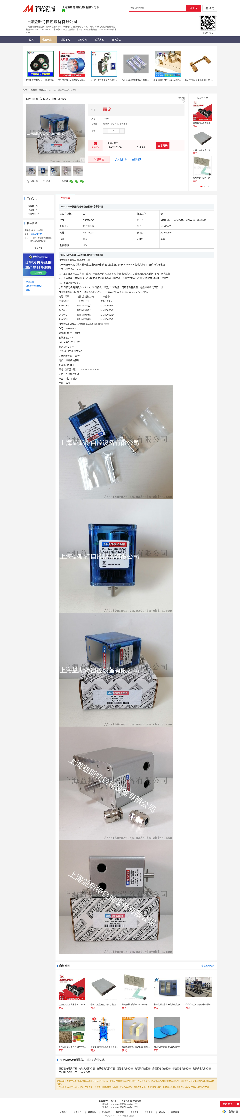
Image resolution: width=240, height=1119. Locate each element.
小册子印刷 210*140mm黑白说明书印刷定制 (173, 80)
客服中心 (92, 1112)
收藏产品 (34, 181)
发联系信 (99, 159)
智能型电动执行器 (181, 1068)
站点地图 (106, 1112)
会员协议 (134, 1112)
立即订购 (137, 159)
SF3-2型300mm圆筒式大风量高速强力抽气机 (77, 80)
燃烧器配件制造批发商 (131, 1101)
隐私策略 (120, 1112)
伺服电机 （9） (34, 214)
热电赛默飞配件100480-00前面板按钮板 (210, 178)
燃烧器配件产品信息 (108, 1101)
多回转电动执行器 (161, 1068)
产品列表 (33, 90)
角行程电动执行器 (68, 1071)
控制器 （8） (33, 205)
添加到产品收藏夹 (34, 286)
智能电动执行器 (125, 1068)
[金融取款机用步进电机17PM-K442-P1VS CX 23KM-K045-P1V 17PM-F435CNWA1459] (202, 111)
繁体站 (162, 1112)
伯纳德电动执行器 (106, 1068)
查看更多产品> (207, 965)
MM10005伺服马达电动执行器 (124, 1104)
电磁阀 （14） (34, 210)
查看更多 (38, 248)
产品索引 (30, 281)
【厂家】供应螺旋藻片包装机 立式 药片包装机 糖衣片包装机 (116, 80)
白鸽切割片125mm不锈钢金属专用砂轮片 (44, 80)
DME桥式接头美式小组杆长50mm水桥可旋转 (205, 80)
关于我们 (63, 1112)
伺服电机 (43, 90)
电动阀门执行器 (143, 1068)
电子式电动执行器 (201, 1068)
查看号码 (163, 145)
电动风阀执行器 (87, 1068)
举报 (48, 181)
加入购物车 (121, 159)
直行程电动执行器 (68, 1068)
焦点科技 (124, 1115)
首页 (25, 90)
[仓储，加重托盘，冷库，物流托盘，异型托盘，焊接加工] (202, 138)
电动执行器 (84, 1071)
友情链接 (175, 1112)
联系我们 (77, 1112)
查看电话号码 (36, 234)
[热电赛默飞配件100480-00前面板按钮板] (202, 166)
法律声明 (148, 1112)
